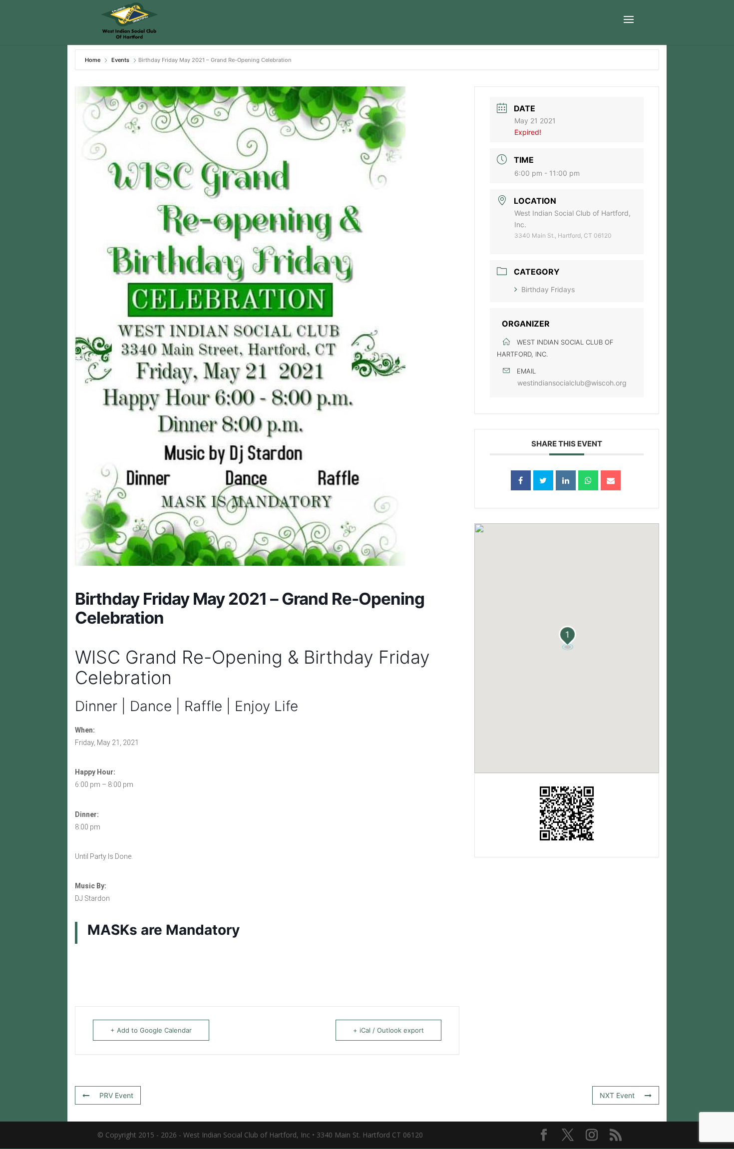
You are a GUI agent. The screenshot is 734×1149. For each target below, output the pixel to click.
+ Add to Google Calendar (151, 1030)
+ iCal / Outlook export (388, 1030)
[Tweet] (543, 480)
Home (93, 59)
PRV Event (116, 1095)
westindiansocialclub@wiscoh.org (572, 383)
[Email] (611, 480)
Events (120, 59)
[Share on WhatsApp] (588, 480)
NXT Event (617, 1095)
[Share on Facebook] (521, 480)
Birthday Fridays (548, 289)
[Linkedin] (566, 480)
